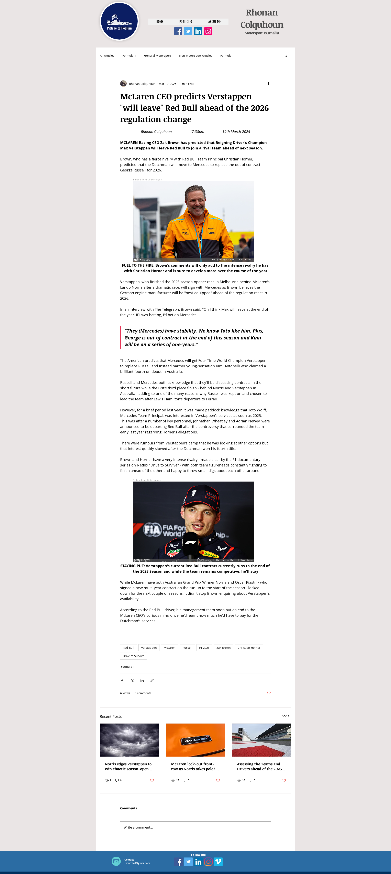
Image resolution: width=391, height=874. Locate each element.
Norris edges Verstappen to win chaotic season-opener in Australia (128, 766)
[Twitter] (188, 31)
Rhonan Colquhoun (262, 18)
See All (286, 716)
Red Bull (128, 648)
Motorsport (253, 32)
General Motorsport (157, 55)
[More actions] (268, 83)
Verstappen (149, 648)
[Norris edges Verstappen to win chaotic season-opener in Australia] (129, 740)
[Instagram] (208, 31)
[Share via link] (152, 680)
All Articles (107, 55)
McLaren (170, 648)
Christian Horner (249, 648)
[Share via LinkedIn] (142, 680)
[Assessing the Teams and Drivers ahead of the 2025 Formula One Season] (261, 740)
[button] (286, 55)
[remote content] (195, 220)
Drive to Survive (133, 656)
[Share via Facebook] (122, 680)
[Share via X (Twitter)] (132, 680)
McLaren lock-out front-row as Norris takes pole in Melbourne (194, 766)
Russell (187, 648)
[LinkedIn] (198, 31)
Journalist (270, 32)
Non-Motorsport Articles (195, 55)
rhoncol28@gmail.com (137, 863)
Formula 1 (129, 55)
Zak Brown (223, 648)
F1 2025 (204, 648)
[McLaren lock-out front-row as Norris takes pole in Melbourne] (195, 740)
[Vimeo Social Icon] (218, 861)
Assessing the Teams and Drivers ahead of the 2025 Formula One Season (259, 766)
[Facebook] (178, 31)
